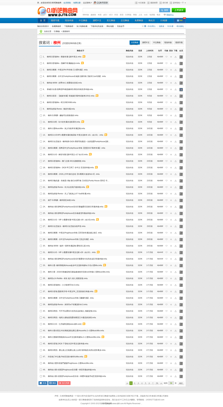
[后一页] (161, 383)
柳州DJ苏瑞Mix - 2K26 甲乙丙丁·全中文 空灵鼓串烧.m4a (71, 167)
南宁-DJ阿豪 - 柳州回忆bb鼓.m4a (61, 200)
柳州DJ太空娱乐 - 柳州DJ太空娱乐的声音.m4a (66, 226)
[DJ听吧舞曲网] (57, 16)
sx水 (146, 15)
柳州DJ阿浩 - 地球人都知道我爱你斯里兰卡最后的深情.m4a (72, 317)
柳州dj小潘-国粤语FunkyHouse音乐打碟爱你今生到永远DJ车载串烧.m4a (77, 259)
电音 (158, 15)
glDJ (105, 15)
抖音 (116, 15)
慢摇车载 (55, 20)
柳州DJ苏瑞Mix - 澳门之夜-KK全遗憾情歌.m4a (66, 161)
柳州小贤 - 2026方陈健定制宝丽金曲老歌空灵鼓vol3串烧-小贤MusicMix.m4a (79, 272)
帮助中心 (170, 15)
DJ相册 (163, 20)
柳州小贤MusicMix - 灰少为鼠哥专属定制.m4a (66, 128)
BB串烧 (86, 15)
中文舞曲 (83, 20)
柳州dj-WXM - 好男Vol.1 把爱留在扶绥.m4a (64, 83)
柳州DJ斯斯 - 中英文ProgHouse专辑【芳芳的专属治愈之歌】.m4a (75, 233)
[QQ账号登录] (101, 3)
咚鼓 (99, 15)
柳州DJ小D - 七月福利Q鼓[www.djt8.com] (64, 324)
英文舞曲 (111, 20)
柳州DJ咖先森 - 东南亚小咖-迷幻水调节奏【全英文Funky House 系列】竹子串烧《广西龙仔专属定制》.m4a (79, 181)
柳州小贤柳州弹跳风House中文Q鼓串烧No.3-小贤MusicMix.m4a (74, 337)
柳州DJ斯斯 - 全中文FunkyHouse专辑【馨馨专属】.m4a (71, 298)
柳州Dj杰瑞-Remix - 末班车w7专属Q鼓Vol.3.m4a (67, 304)
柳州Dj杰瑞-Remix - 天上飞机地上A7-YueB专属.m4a (69, 194)
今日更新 (141, 3)
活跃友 (162, 26)
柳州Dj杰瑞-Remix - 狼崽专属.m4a (61, 109)
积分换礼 (180, 26)
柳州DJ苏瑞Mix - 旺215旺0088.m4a (61, 102)
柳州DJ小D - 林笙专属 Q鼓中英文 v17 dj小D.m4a (68, 154)
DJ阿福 (128, 15)
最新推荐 (154, 3)
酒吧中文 (97, 20)
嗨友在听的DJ (43, 26)
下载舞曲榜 (69, 26)
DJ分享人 (152, 26)
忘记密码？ (87, 3)
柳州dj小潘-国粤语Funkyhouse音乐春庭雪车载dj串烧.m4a (71, 213)
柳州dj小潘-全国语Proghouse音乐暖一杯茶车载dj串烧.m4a (72, 370)
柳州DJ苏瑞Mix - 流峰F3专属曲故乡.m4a (63, 63)
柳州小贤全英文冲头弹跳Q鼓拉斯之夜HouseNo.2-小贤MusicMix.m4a (76, 331)
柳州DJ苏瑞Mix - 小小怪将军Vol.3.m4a (63, 285)
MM (180, 20)
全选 (44, 383)
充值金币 (120, 26)
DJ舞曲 (57, 31)
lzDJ (111, 15)
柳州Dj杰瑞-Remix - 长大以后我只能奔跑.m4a (66, 187)
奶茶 (121, 15)
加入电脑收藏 (82, 26)
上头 (140, 15)
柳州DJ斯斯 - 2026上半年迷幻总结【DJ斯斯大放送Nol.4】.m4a (74, 174)
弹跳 (135, 15)
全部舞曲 (134, 42)
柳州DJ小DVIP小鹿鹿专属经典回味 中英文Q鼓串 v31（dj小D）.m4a (75, 135)
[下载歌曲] (175, 57)
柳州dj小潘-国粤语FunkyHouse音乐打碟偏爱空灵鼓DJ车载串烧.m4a (75, 207)
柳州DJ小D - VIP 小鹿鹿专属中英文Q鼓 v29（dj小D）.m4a (72, 252)
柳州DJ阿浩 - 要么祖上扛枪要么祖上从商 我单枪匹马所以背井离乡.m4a (76, 350)
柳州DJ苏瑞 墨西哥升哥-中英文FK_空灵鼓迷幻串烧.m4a (70, 291)
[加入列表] (171, 57)
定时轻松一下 (178, 3)
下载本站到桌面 (98, 26)
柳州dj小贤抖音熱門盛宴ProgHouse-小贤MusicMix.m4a (70, 363)
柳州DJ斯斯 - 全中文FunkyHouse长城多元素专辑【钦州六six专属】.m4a (76, 76)
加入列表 (65, 383)
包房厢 (152, 15)
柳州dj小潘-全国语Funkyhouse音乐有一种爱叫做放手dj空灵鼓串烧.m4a (77, 376)
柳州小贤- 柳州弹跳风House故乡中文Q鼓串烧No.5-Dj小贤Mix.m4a (75, 265)
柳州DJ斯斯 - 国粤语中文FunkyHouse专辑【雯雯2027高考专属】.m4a (76, 148)
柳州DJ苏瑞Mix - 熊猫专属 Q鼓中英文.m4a (64, 57)
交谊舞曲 (125, 20)
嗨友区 (152, 20)
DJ (78, 396)
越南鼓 (93, 15)
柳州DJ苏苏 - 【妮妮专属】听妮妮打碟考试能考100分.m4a (70, 96)
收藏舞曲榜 (56, 26)
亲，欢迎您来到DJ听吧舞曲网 (49, 3)
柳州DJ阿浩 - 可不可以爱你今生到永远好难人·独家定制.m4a (72, 311)
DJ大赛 (170, 26)
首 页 (43, 20)
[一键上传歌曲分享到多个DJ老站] (178, 10)
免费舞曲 (139, 20)
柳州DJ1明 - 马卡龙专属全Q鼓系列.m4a (64, 122)
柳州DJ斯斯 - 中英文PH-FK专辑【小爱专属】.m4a (67, 70)
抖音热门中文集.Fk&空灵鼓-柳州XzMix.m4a (65, 357)
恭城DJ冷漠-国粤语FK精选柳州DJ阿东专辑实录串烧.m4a (70, 89)
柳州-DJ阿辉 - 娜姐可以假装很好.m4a (63, 115)
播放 (54, 383)
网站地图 (110, 26)
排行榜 (165, 3)
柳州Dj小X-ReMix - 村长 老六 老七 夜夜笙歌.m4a (68, 278)
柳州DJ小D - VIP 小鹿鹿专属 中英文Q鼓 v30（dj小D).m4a (71, 220)
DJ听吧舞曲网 (106, 403)
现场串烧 (69, 20)
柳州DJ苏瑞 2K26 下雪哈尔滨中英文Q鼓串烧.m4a (68, 344)
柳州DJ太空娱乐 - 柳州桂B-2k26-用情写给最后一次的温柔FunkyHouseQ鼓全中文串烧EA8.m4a (79, 141)
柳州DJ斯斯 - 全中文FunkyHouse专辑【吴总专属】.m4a (71, 239)
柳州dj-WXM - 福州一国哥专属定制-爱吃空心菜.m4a (69, 246)
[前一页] (127, 383)
